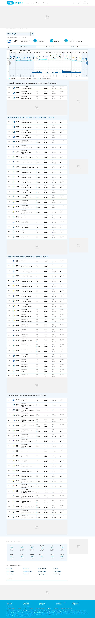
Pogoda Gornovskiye (57, 571)
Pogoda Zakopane (26, 606)
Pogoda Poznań (26, 604)
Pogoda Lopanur (26, 568)
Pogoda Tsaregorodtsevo (42, 574)
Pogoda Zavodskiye (10, 574)
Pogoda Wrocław (10, 606)
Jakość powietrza (45, 2)
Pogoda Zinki (56, 568)
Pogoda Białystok (10, 601)
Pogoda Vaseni (26, 574)
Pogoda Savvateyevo (57, 574)
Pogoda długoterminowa (49, 47)
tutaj (31, 615)
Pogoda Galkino (9, 568)
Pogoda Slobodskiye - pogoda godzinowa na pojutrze (23, 256)
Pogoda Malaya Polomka (27, 571)
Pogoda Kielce (9, 603)
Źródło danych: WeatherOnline (66, 608)
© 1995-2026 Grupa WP (11, 608)
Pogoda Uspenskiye (10, 571)
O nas (25, 608)
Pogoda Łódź (58, 603)
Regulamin (49, 608)
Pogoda (18, 3)
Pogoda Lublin (42, 603)
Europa (32, 2)
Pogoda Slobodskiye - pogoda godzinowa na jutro (22, 117)
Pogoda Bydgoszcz (26, 601)
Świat (37, 2)
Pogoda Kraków (26, 603)
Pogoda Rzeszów (42, 604)
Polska (27, 2)
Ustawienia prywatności (40, 608)
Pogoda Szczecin (59, 604)
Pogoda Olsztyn (75, 603)
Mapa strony (56, 608)
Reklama (19, 608)
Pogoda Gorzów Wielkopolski (61, 601)
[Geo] (32, 34)
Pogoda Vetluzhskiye (42, 571)
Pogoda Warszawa (75, 604)
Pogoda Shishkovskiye (42, 568)
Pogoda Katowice (75, 601)
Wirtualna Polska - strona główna (10, 3)
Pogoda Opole (9, 604)
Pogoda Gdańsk (42, 601)
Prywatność (31, 608)
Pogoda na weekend (75, 47)
